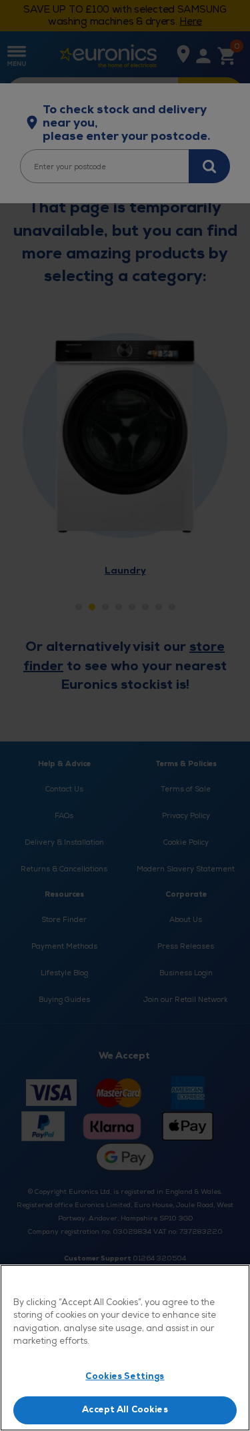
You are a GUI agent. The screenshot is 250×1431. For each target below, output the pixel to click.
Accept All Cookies (124, 1409)
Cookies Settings (124, 1376)
